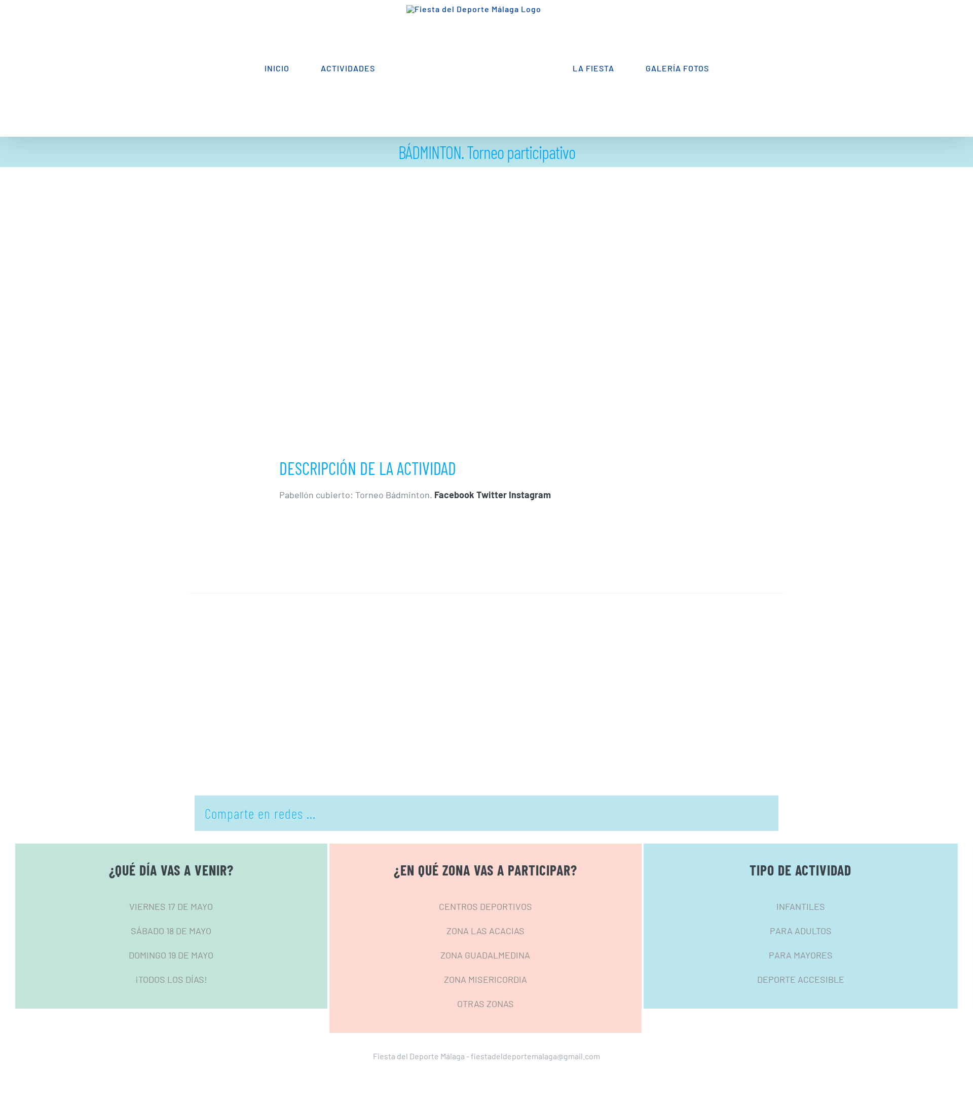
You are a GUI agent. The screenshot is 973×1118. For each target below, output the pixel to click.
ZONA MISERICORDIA (485, 979)
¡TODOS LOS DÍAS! (171, 979)
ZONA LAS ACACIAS (485, 930)
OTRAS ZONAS (485, 1003)
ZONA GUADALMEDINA (485, 955)
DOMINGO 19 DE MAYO (171, 955)
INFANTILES (800, 906)
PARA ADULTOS (801, 930)
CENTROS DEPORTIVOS (485, 906)
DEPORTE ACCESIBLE (800, 979)
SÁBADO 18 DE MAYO (171, 930)
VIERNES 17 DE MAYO (171, 906)
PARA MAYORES (801, 955)
